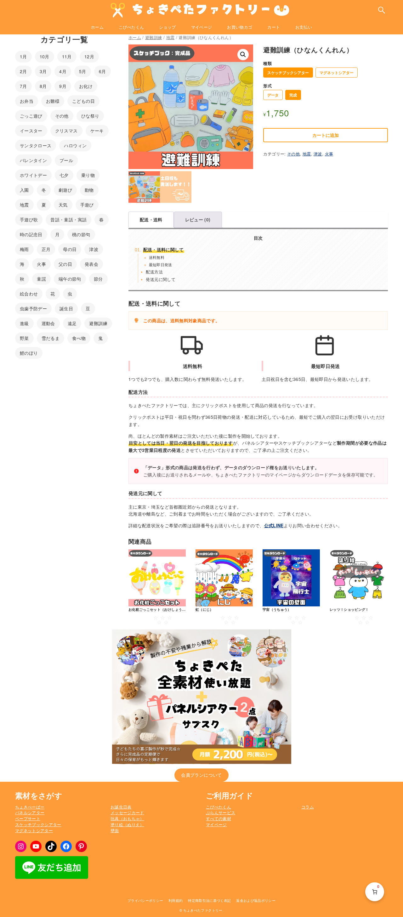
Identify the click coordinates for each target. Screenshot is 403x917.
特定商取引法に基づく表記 (209, 900)
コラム (307, 807)
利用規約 (175, 900)
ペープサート (27, 818)
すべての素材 (218, 818)
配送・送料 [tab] (151, 219)
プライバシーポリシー (145, 900)
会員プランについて (201, 775)
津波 (318, 154)
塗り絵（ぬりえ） (127, 824)
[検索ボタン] (381, 10)
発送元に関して (160, 279)
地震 (170, 37)
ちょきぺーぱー (29, 807)
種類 (267, 63)
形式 (267, 86)
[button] (243, 54)
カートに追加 (325, 135)
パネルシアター (29, 812)
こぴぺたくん (218, 807)
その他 (293, 154)
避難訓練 (153, 37)
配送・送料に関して (163, 249)
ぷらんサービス (220, 812)
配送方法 (154, 272)
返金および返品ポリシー (255, 900)
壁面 (115, 830)
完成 (293, 95)
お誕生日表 (121, 807)
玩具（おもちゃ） (127, 818)
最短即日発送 (160, 264)
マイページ (216, 824)
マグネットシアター (337, 72)
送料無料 (156, 257)
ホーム (134, 37)
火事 (329, 154)
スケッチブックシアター (288, 72)
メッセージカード (127, 812)
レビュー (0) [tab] (198, 219)
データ (273, 95)
